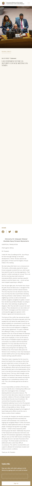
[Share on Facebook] (3, 232)
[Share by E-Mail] (16, 232)
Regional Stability (6, 51)
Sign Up (16, 483)
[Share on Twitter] (9, 232)
